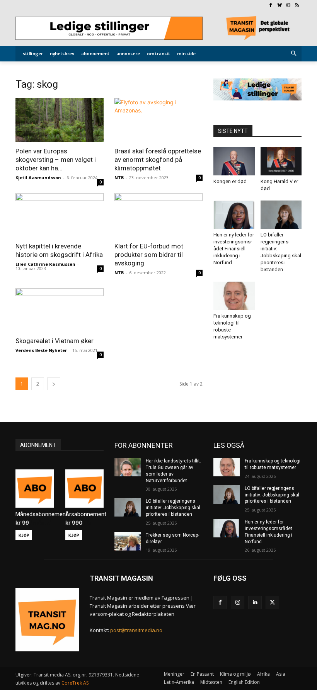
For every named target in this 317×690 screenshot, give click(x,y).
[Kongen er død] (234, 161)
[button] (294, 54)
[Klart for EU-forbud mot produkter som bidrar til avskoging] (158, 215)
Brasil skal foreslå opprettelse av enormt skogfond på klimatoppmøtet (157, 159)
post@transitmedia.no (136, 630)
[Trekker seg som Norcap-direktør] (127, 541)
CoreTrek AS (75, 683)
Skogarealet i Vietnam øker (54, 341)
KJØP (24, 535)
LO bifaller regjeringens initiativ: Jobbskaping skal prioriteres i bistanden (173, 507)
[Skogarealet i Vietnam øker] (59, 310)
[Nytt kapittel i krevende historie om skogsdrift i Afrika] (59, 215)
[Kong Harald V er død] (281, 161)
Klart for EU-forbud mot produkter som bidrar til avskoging (148, 254)
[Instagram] (288, 5)
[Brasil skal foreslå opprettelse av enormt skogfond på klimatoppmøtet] (158, 120)
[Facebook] (270, 5)
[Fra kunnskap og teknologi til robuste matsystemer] (234, 296)
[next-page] (53, 383)
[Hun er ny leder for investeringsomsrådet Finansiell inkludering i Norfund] (234, 215)
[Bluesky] (279, 5)
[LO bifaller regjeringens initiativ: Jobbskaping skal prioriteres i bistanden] (281, 215)
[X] (272, 602)
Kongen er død (230, 181)
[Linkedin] (255, 602)
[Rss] (297, 5)
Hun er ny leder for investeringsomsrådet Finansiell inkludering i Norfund (233, 248)
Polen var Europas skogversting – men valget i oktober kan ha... (55, 159)
